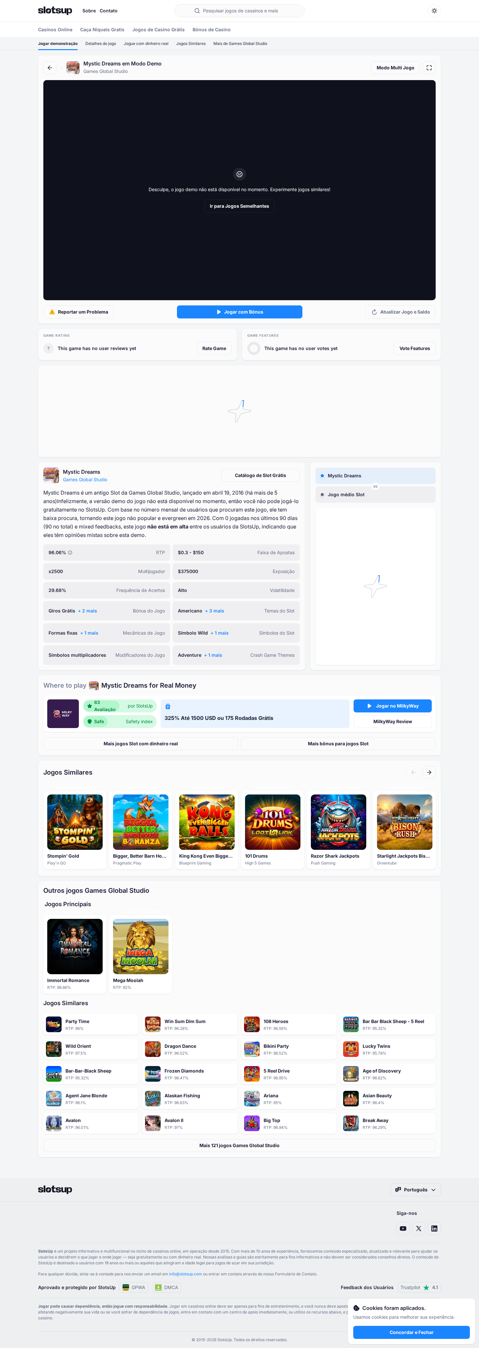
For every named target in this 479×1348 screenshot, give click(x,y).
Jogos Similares (191, 43)
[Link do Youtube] (403, 1228)
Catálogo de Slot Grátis (260, 475)
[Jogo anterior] (413, 772)
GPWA (138, 1287)
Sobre (89, 10)
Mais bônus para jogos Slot (338, 743)
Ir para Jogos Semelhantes (239, 206)
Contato (109, 10)
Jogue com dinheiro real (146, 43)
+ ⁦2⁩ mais (87, 610)
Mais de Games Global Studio (240, 43)
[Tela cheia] (429, 67)
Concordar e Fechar (412, 1332)
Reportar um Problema (83, 312)
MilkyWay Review (392, 721)
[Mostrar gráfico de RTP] (70, 552)
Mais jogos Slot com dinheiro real (141, 743)
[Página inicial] (55, 11)
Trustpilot (419, 1287)
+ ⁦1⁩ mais (89, 633)
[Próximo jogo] (429, 772)
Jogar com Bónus (243, 312)
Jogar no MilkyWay (397, 706)
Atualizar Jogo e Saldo (405, 312)
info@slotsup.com (185, 1273)
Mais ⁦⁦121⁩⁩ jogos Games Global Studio (239, 1145)
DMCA (171, 1287)
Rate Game (214, 348)
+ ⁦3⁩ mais (214, 610)
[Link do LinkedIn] (434, 1228)
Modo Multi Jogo (395, 67)
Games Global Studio (85, 479)
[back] (49, 67)
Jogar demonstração (58, 43)
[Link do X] (418, 1228)
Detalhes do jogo (100, 43)
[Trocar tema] (434, 10)
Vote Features (414, 348)
